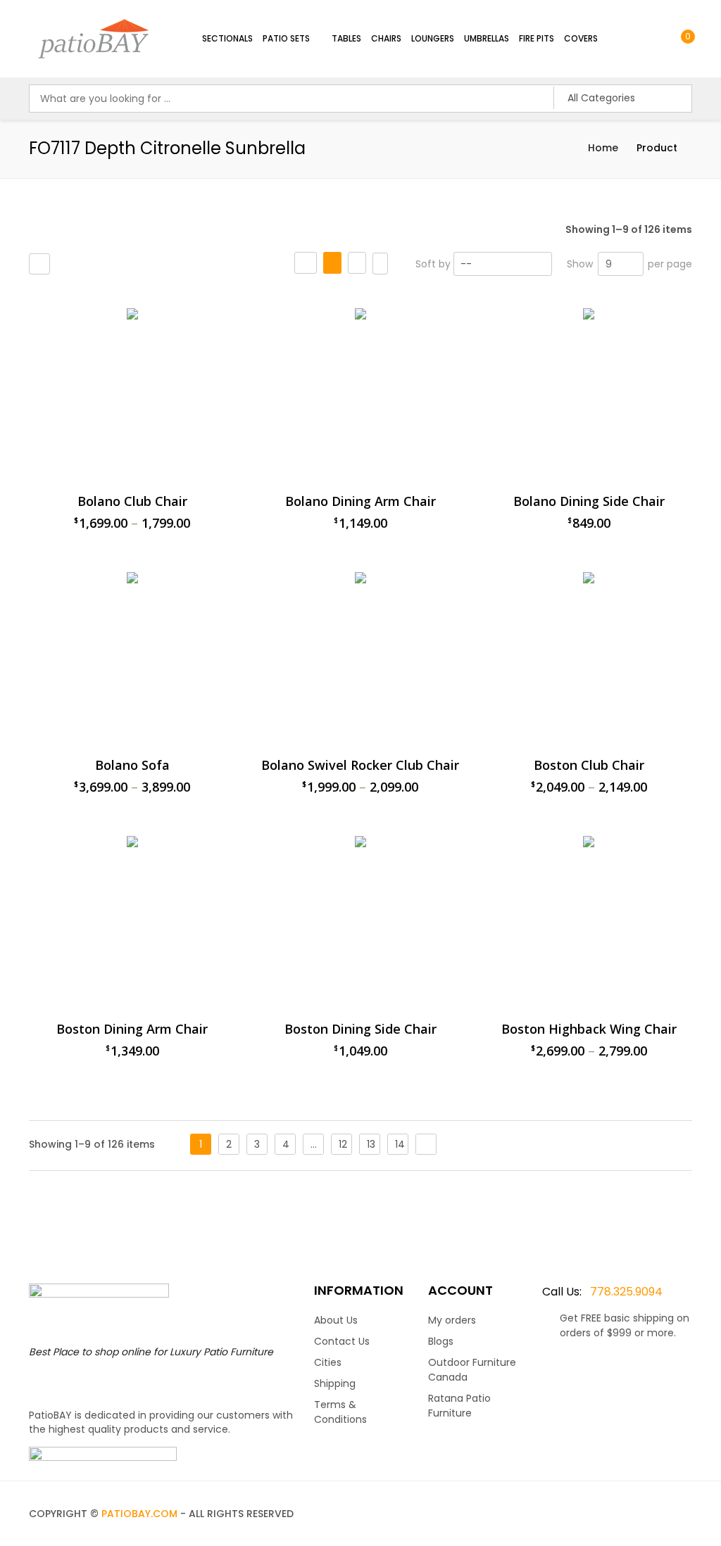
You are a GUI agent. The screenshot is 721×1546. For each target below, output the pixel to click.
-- (466, 264)
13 (371, 1144)
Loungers (432, 38)
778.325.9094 (602, 1292)
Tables (346, 38)
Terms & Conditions (340, 1412)
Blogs (440, 1341)
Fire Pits (536, 38)
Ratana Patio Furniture (459, 1405)
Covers (581, 38)
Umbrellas (486, 38)
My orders (452, 1320)
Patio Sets (286, 38)
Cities (327, 1362)
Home (603, 148)
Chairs (386, 38)
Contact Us (342, 1341)
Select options (446, 1183)
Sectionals (227, 38)
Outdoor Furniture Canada (472, 1369)
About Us (336, 1320)
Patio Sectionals (461, 302)
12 (343, 1144)
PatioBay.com (139, 1514)
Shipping (335, 1383)
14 (400, 1144)
